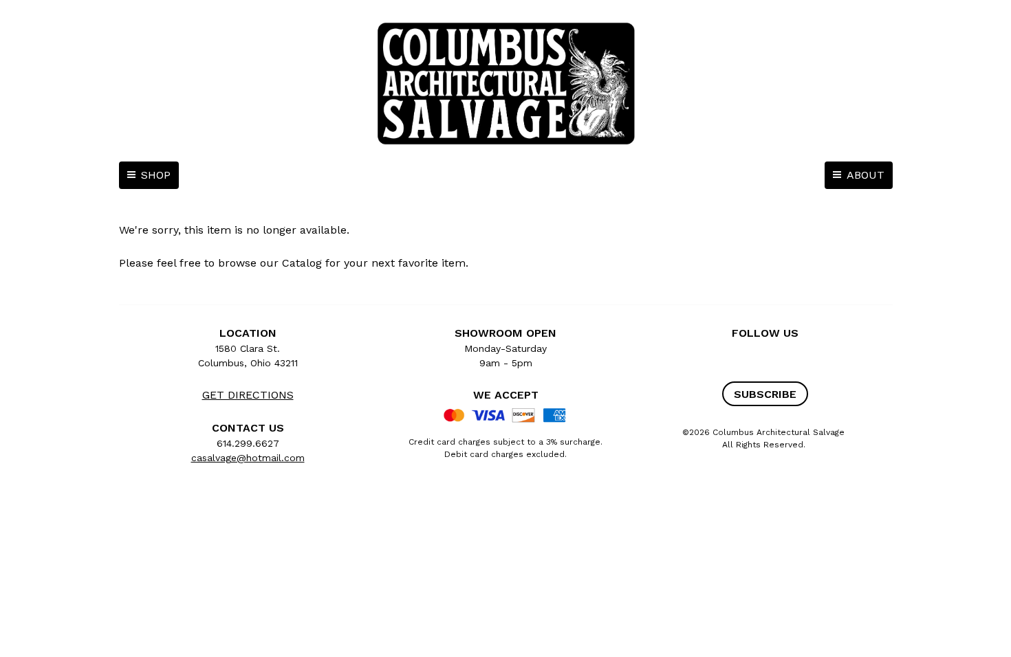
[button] (765, 393)
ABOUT (865, 174)
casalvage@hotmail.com (248, 457)
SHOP (156, 174)
